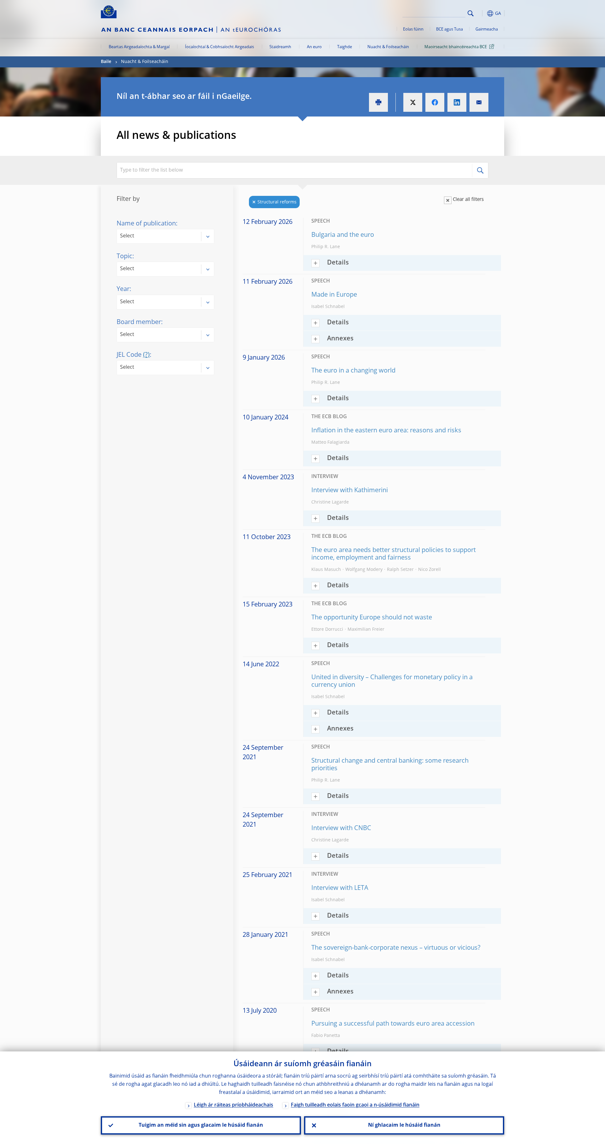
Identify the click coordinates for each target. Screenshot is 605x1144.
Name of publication (146, 224)
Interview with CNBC (341, 828)
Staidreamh (280, 47)
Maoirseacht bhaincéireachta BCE (455, 47)
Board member (139, 322)
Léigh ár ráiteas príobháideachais (233, 1105)
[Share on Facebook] (434, 102)
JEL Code (133, 355)
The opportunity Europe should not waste (371, 618)
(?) (146, 355)
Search (470, 13)
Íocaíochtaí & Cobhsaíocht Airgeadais (219, 47)
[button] (482, 13)
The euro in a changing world (353, 371)
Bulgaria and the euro (342, 235)
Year (123, 289)
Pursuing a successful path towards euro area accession (393, 1024)
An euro (314, 47)
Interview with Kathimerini (349, 490)
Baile (106, 62)
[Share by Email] (479, 102)
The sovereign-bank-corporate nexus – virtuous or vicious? (396, 948)
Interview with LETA (339, 888)
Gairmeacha (486, 29)
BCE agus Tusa (449, 29)
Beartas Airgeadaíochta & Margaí (139, 47)
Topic (124, 256)
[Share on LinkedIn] (456, 102)
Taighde (344, 47)
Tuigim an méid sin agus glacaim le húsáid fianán (201, 1125)
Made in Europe (334, 295)
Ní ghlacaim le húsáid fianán (404, 1125)
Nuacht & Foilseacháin (388, 47)
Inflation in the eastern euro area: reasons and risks (386, 431)
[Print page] (378, 102)
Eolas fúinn (413, 29)
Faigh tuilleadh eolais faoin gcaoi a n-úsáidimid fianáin (355, 1105)
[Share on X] (412, 102)
